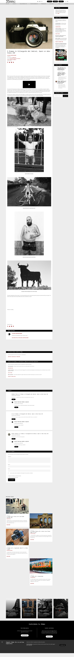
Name (9, 464)
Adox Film (11, 58)
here (58, 13)
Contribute (49, 1)
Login (66, 1)
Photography (43, 3)
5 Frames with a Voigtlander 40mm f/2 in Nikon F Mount (17, 549)
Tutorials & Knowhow (33, 3)
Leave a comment (9, 59)
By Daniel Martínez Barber (11, 55)
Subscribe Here (62, 645)
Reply (13, 399)
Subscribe (55, 1)
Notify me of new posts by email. (13, 477)
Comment (9, 456)
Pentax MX (18, 58)
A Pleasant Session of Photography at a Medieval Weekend (61, 68)
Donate (61, 1)
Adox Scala (15, 58)
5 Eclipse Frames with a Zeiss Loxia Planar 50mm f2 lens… (40, 532)
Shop (59, 3)
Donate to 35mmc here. (12, 376)
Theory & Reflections (23, 3)
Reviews (14, 3)
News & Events (52, 3)
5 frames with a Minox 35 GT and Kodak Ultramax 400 (15, 517)
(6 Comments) (14, 59)
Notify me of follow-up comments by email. (15, 475)
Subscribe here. (10, 368)
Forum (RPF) (66, 3)
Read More (8, 524)
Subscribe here (25, 635)
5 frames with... (14, 57)
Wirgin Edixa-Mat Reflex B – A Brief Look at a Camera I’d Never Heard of (61, 74)
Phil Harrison (60, 67)
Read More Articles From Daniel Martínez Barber (20, 337)
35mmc (7, 3)
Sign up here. (10, 372)
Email (9, 468)
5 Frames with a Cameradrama (36, 576)
